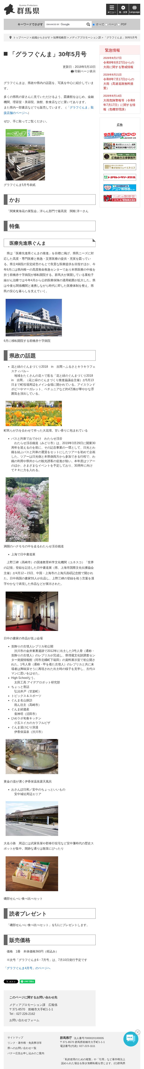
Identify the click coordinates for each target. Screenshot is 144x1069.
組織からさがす (41, 37)
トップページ (21, 37)
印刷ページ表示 (85, 71)
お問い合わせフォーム (24, 1020)
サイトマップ (15, 1037)
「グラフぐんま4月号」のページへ (27, 968)
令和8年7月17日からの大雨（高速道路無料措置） (118, 84)
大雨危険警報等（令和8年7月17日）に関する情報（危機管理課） (119, 105)
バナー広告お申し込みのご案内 (26, 1053)
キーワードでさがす (30, 24)
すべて (100, 24)
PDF (124, 24)
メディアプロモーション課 (85, 37)
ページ (112, 24)
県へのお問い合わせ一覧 (22, 1048)
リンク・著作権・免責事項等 (25, 1042)
